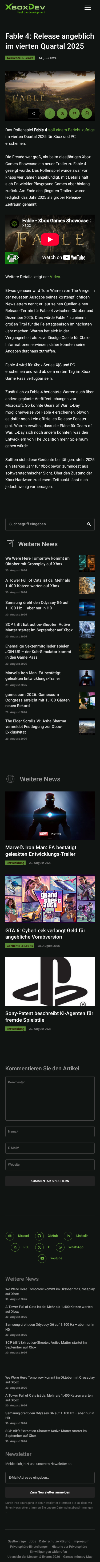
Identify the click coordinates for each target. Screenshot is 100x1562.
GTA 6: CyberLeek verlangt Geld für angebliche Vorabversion (45, 934)
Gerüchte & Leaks (20, 58)
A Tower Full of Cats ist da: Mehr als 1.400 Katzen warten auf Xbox (37, 583)
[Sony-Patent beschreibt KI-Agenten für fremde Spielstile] (50, 981)
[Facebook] (50, 113)
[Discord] (10, 1236)
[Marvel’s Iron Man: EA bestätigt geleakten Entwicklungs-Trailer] (87, 678)
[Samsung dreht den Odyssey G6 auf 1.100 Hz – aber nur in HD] (87, 607)
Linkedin (82, 1235)
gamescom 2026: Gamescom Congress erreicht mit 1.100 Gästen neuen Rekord (37, 700)
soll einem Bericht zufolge (71, 130)
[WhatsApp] (86, 113)
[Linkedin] (68, 1236)
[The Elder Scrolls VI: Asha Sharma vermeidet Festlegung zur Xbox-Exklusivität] (87, 726)
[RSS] (15, 1247)
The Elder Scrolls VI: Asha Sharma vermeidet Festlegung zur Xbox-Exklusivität (35, 726)
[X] (62, 113)
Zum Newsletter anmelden (50, 1492)
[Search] (89, 524)
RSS (26, 1247)
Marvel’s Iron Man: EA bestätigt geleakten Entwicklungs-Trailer (33, 675)
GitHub (53, 1235)
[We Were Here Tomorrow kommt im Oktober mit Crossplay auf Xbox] (87, 563)
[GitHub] (39, 1236)
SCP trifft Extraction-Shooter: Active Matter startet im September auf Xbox (39, 627)
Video (55, 277)
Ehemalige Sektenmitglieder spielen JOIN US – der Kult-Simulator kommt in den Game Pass (38, 651)
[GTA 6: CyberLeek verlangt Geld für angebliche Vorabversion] (50, 899)
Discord (23, 1235)
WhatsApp (76, 1247)
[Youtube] (42, 1258)
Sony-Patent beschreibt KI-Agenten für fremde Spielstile (49, 1017)
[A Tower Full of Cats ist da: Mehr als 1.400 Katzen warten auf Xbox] (87, 585)
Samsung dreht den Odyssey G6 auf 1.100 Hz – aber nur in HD (37, 605)
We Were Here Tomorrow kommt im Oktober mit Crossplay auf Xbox (37, 561)
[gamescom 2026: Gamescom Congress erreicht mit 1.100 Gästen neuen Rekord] (87, 700)
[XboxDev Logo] (25, 8)
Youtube (56, 1258)
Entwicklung (15, 863)
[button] (29, 1546)
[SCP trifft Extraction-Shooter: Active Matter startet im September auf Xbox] (87, 629)
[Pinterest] (74, 113)
